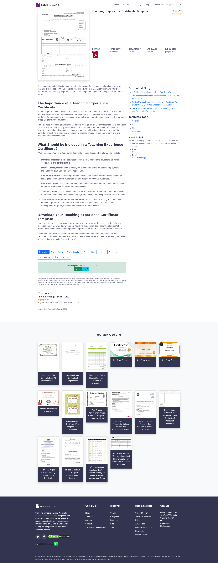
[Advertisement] (136, 31)
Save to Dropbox (73, 252)
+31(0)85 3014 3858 (168, 515)
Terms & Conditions (143, 517)
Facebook (113, 252)
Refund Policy (141, 535)
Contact (88, 524)
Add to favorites (63, 257)
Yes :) (78, 269)
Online (134, 152)
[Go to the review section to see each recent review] (177, 14)
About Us (89, 517)
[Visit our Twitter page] (37, 536)
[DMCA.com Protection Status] (59, 536)
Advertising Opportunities (95, 527)
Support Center (141, 513)
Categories (114, 517)
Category (137, 5)
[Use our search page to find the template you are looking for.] (180, 4)
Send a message (139, 158)
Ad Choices (140, 524)
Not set (131, 52)
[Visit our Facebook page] (44, 536)
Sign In (170, 5)
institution (136, 132)
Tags (112, 527)
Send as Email (45, 257)
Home (116, 5)
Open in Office (89, 252)
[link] (38, 536)
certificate (136, 121)
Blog (147, 5)
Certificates (114, 52)
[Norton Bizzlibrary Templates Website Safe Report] (46, 544)
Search (126, 5)
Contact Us (158, 5)
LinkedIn (102, 252)
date (134, 124)
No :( (86, 269)
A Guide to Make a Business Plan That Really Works (153, 92)
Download (43, 252)
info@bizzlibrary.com (168, 512)
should (135, 128)
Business (114, 520)
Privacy (138, 520)
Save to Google (57, 252)
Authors (88, 520)
